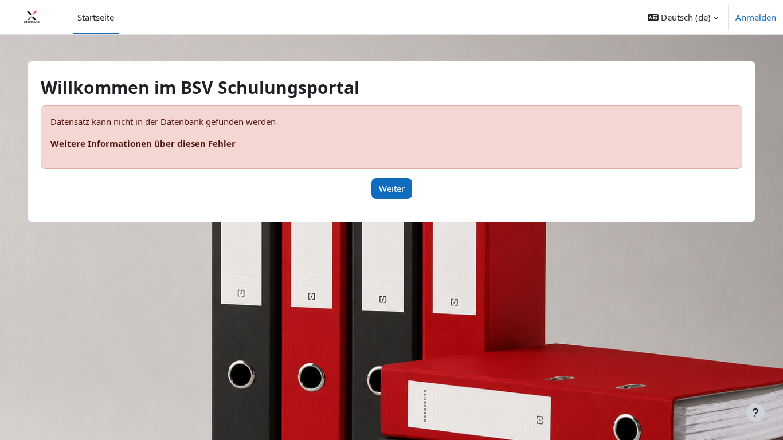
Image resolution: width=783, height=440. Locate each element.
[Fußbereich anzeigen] (755, 412)
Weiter (392, 188)
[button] (683, 17)
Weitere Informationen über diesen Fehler (143, 143)
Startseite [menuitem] (95, 17)
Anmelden (755, 17)
